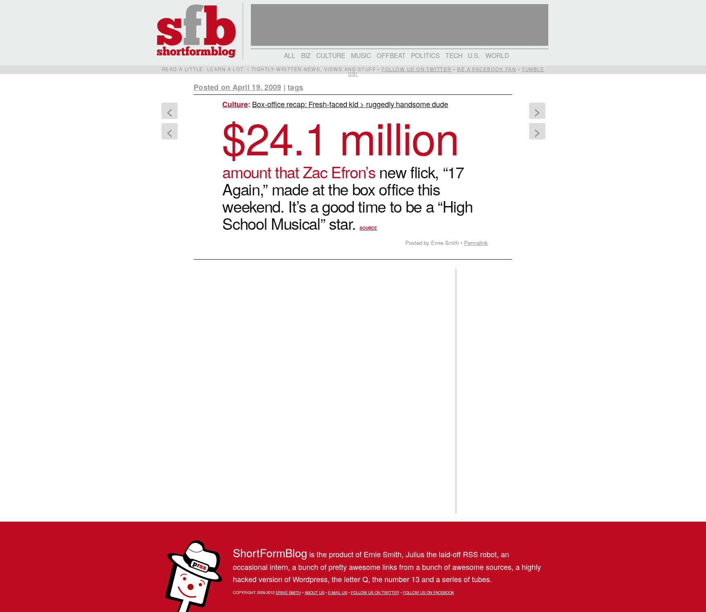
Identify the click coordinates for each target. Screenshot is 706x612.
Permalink (476, 243)
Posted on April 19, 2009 (237, 87)
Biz (306, 55)
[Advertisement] (483, 391)
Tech (453, 55)
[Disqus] (320, 366)
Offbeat (391, 55)
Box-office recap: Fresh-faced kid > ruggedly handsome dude (350, 104)
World (497, 55)
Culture (330, 55)
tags (295, 87)
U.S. (474, 55)
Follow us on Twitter (416, 69)
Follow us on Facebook (428, 592)
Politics (425, 55)
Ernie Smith (288, 592)
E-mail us (337, 592)
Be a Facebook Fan (486, 69)
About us (314, 592)
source (368, 228)
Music (361, 55)
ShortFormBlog (270, 552)
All (289, 55)
